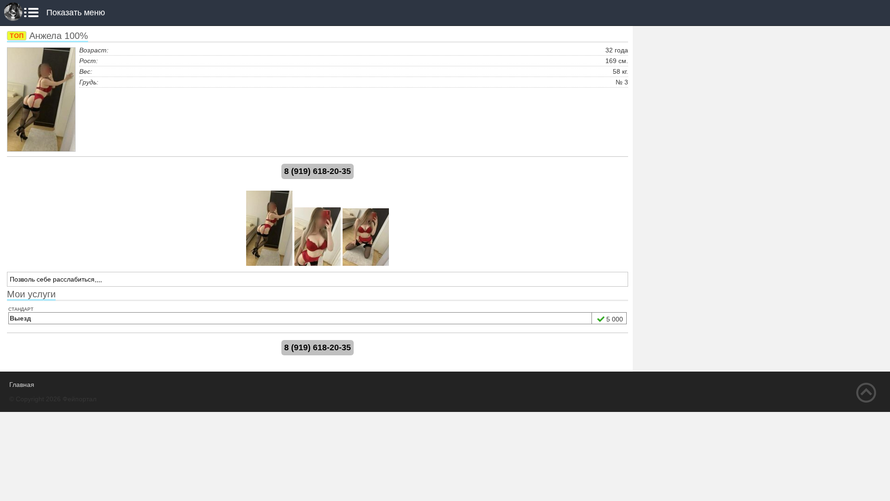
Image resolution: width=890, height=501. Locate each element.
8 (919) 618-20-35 (317, 171)
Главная (21, 384)
